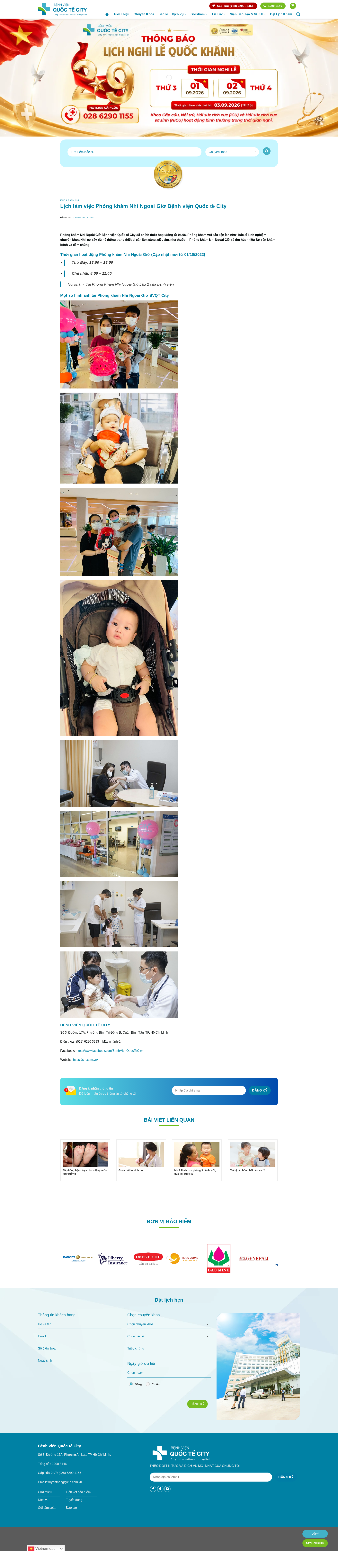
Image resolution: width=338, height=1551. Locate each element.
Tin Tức (217, 14)
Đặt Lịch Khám (281, 14)
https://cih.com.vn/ (85, 1071)
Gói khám (198, 14)
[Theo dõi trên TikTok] (160, 1500)
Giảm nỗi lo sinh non (131, 1181)
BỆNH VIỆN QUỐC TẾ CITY (85, 1036)
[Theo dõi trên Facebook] (153, 1500)
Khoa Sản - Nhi (69, 200)
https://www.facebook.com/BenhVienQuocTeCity (109, 1062)
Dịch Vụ (178, 14)
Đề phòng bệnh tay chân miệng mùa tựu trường (85, 1183)
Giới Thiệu (121, 14)
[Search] (298, 14)
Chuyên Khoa (144, 14)
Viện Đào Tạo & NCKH (246, 14)
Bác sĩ (163, 14)
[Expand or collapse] (273, 234)
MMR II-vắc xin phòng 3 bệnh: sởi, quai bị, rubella (195, 1183)
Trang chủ (107, 14)
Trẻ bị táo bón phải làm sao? (247, 1181)
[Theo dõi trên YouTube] (167, 1500)
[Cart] (293, 6)
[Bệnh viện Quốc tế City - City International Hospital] (62, 9)
